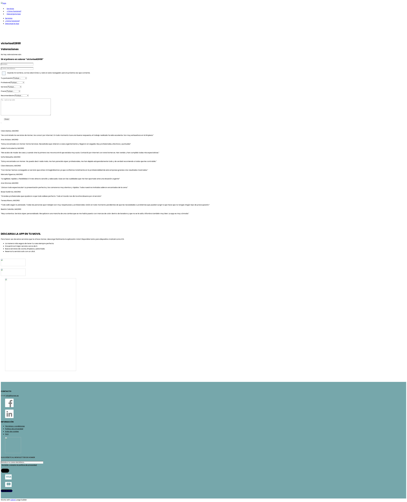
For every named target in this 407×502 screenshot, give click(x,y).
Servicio (4, 87)
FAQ (7, 434)
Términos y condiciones (15, 426)
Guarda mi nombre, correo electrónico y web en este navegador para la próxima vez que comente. (48, 73)
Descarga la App (14, 14)
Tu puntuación (7, 78)
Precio (3, 91)
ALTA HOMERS (6, 491)
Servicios (10, 8)
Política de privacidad (14, 429)
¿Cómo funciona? (14, 11)
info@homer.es (12, 395)
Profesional (5, 82)
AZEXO (13, 500)
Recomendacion (8, 95)
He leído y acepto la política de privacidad (19, 465)
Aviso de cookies (12, 431)
